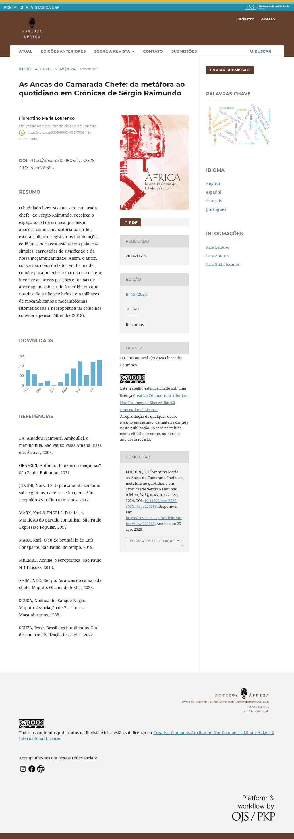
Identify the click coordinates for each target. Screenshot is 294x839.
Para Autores (217, 255)
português (216, 209)
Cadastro (245, 19)
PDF (132, 222)
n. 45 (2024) (65, 68)
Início (25, 68)
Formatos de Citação (152, 540)
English (213, 183)
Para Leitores (218, 247)
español (213, 192)
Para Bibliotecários (223, 264)
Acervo (43, 68)
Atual (25, 51)
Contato (153, 51)
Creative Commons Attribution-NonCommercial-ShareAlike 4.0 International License (154, 402)
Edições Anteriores (63, 51)
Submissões (184, 51)
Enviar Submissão (230, 70)
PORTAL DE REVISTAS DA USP (31, 8)
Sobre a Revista (112, 51)
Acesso (268, 19)
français (214, 200)
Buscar (262, 51)
